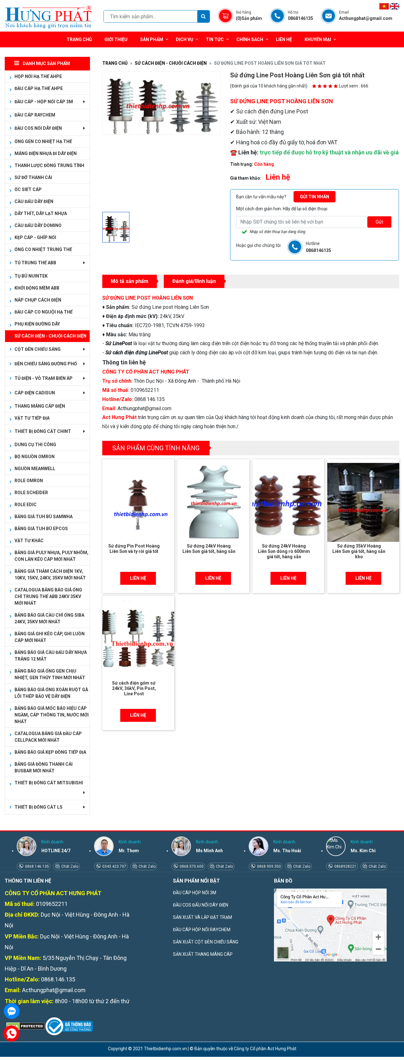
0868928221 (344, 866)
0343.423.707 (113, 866)
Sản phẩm (151, 39)
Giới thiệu (116, 39)
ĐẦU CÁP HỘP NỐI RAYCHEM (201, 929)
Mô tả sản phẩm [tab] (129, 281)
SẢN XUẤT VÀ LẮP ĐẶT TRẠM (202, 917)
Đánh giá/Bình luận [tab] (194, 281)
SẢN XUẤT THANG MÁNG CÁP (203, 954)
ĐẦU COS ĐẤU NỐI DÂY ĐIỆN (200, 904)
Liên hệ (284, 39)
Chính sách (249, 39)
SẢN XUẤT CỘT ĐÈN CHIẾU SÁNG (205, 941)
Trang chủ (79, 39)
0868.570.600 (191, 866)
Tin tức (215, 39)
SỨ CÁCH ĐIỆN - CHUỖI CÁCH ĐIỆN (171, 63)
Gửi (379, 222)
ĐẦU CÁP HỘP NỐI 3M (194, 892)
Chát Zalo (69, 866)
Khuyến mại (318, 39)
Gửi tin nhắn (314, 196)
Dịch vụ (184, 39)
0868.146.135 (36, 866)
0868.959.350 (268, 866)
